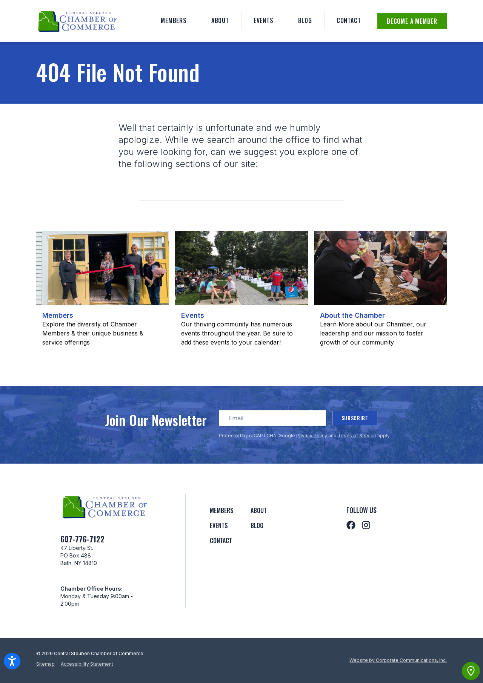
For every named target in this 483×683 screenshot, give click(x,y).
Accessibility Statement (87, 664)
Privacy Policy (311, 435)
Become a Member (412, 21)
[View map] (471, 671)
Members (174, 20)
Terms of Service (357, 435)
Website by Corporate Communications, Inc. (398, 660)
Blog (305, 20)
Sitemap (45, 664)
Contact (349, 20)
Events (264, 20)
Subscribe (354, 418)
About (220, 20)
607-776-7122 (82, 539)
